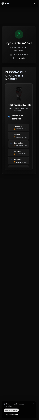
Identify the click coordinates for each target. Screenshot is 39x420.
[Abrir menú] (35, 3)
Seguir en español (11, 415)
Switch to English (11, 410)
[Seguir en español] (34, 403)
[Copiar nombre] (26, 126)
